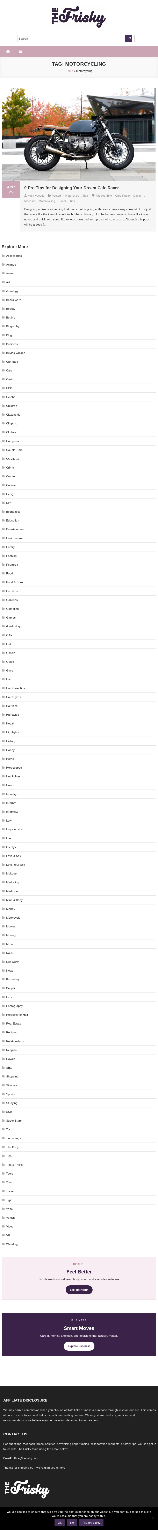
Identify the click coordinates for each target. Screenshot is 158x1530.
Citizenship (13, 414)
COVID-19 (13, 458)
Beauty (10, 308)
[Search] (128, 38)
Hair (9, 679)
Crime (10, 467)
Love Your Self (15, 864)
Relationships (15, 1041)
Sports (10, 1094)
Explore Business (79, 1346)
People (10, 988)
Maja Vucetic (36, 195)
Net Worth (12, 961)
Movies (10, 926)
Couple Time (14, 450)
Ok (60, 1522)
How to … (12, 785)
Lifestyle (11, 847)
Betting (10, 317)
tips (72, 201)
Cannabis (12, 361)
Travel (10, 1191)
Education (12, 520)
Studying (11, 1103)
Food (9, 573)
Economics (13, 511)
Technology (13, 1138)
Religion (11, 1050)
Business (12, 344)
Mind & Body (14, 900)
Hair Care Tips (15, 688)
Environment (14, 538)
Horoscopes (14, 767)
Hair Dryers (13, 697)
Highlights (12, 732)
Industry (11, 794)
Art (8, 282)
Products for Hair (17, 1014)
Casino (10, 379)
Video (10, 1226)
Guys (9, 670)
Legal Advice (14, 829)
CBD (9, 388)
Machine (29, 201)
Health (10, 723)
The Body (12, 1147)
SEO (9, 1067)
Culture (11, 485)
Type (9, 1200)
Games (11, 617)
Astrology (12, 291)
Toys (9, 1182)
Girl (8, 644)
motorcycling (47, 201)
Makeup (11, 873)
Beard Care (13, 299)
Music (10, 944)
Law (9, 820)
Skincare (11, 1085)
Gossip (10, 652)
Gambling (12, 608)
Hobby (10, 750)
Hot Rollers (13, 776)
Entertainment (15, 529)
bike (109, 195)
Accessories (14, 255)
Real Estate (13, 1023)
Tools (9, 1173)
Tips (85, 195)
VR (8, 1235)
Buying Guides (15, 352)
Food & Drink (14, 582)
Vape (9, 1208)
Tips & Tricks (14, 1164)
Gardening (13, 626)
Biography (12, 326)
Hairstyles (12, 714)
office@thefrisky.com (25, 1458)
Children (11, 405)
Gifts (9, 635)
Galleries (12, 600)
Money (10, 908)
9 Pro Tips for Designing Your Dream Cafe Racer (71, 188)
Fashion (11, 555)
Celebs (10, 397)
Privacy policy (91, 1522)
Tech (9, 1129)
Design (137, 195)
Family (10, 547)
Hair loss (11, 705)
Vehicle (10, 1217)
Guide (10, 661)
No (72, 1522)
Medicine (12, 891)
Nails (9, 953)
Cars (9, 370)
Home (10, 758)
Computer (12, 441)
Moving (11, 935)
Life (8, 838)
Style (9, 1111)
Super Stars (14, 1120)
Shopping (12, 1076)
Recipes (11, 1032)
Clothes (11, 432)
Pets (9, 997)
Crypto (10, 476)
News (9, 970)
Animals (11, 264)
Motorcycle (72, 195)
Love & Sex (13, 855)
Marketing (12, 882)
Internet (11, 803)
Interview (12, 811)
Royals (10, 1058)
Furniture (12, 591)
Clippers (11, 423)
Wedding (12, 1244)
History (10, 741)
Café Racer (122, 195)
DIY (8, 502)
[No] (153, 1518)
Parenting (12, 979)
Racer (62, 201)
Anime (10, 273)
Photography (14, 1005)
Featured (12, 564)
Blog (9, 335)
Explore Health (79, 1289)
